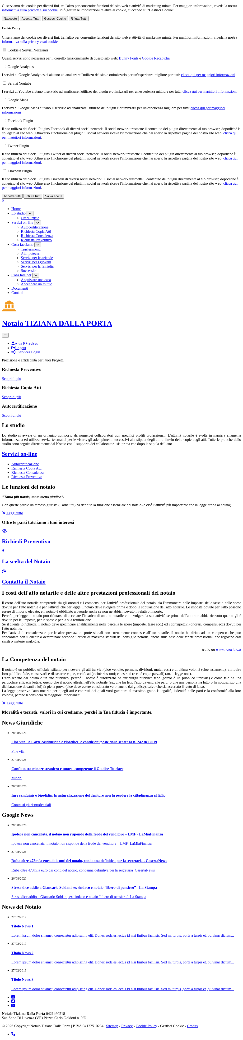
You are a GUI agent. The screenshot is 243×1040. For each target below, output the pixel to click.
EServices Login (27, 352)
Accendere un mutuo (36, 284)
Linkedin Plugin (20, 171)
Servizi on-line (22, 222)
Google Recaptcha (156, 58)
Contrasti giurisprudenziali (31, 805)
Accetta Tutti (30, 18)
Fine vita (17, 751)
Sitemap (112, 1026)
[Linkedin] (13, 1006)
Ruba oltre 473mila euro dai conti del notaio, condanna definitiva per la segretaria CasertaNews (83, 870)
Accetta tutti (12, 196)
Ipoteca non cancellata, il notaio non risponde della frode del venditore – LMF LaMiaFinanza (81, 843)
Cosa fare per (21, 275)
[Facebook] (13, 997)
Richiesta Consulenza (37, 236)
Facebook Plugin (20, 121)
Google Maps (18, 100)
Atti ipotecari (30, 253)
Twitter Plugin (18, 146)
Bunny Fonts (128, 58)
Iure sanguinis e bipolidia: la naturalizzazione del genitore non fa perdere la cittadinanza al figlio (88, 795)
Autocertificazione (34, 227)
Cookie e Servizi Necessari (28, 50)
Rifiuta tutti (32, 196)
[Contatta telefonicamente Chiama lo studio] (13, 1034)
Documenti (19, 288)
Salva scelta (53, 196)
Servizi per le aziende (37, 258)
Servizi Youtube (19, 83)
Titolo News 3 (22, 979)
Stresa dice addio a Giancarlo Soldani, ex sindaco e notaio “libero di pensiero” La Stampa (78, 897)
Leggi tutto (14, 513)
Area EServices (26, 344)
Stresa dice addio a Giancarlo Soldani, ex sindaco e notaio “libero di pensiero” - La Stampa (84, 887)
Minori (16, 778)
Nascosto (10, 18)
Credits (192, 1026)
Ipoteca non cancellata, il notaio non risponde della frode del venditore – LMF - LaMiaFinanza (87, 834)
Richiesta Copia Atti (36, 231)
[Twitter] (13, 1001)
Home (16, 209)
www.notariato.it (228, 649)
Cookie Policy (146, 1026)
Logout (20, 348)
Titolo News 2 (22, 953)
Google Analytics (21, 67)
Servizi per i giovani (36, 262)
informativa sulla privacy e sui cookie (30, 10)
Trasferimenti (31, 249)
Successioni (29, 271)
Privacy (127, 1026)
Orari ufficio (30, 218)
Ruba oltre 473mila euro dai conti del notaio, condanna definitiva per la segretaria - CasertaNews (89, 861)
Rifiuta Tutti (79, 18)
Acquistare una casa (36, 280)
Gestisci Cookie (55, 18)
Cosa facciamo (22, 244)
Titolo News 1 (22, 926)
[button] (5, 335)
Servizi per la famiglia (37, 266)
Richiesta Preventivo (36, 240)
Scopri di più (11, 379)
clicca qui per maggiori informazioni (208, 75)
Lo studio (18, 213)
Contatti (17, 293)
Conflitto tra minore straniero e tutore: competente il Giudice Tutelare (67, 769)
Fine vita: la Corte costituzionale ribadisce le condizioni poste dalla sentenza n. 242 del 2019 (84, 742)
